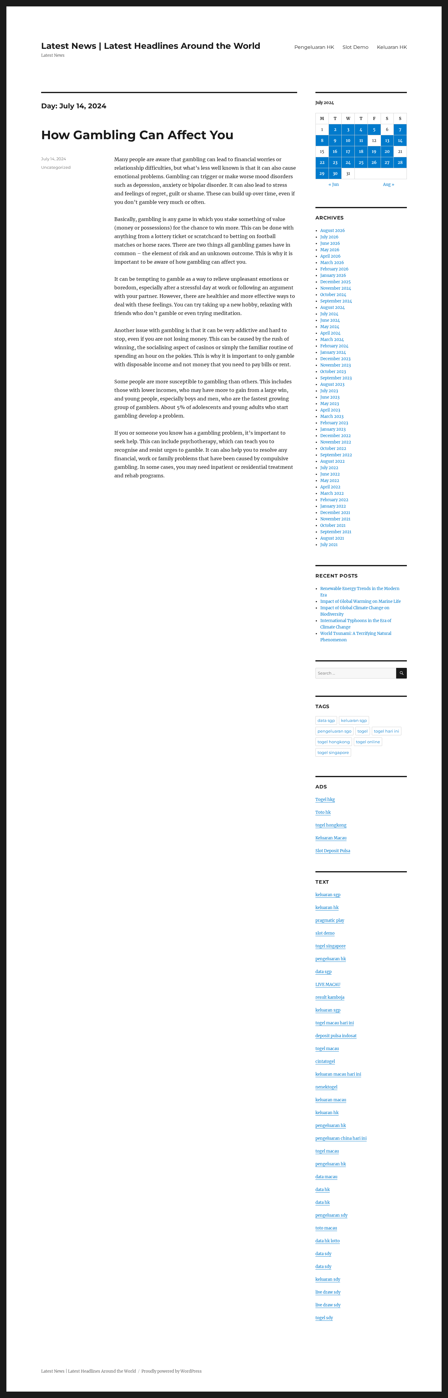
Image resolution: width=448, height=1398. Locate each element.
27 (387, 162)
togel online (368, 741)
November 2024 (335, 288)
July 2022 (329, 467)
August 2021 (332, 538)
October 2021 (333, 525)
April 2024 (330, 333)
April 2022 (330, 487)
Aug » (388, 184)
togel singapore (333, 752)
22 (322, 162)
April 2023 (330, 410)
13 (387, 140)
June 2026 (330, 243)
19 (374, 151)
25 (361, 162)
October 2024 (333, 294)
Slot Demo (355, 47)
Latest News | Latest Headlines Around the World (150, 46)
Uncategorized (56, 167)
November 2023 (335, 365)
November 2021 (335, 519)
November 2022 (335, 442)
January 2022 (333, 506)
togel (362, 731)
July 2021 (329, 544)
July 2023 (329, 390)
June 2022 (330, 474)
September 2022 (336, 455)
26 (374, 162)
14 (400, 140)
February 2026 (334, 269)
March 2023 (331, 416)
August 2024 (332, 307)
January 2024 (333, 352)
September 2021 (335, 531)
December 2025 (335, 281)
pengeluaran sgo (334, 731)
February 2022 (334, 499)
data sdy (323, 1253)
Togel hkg (325, 799)
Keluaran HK (392, 47)
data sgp (326, 720)
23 (335, 162)
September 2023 (336, 378)
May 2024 (329, 326)
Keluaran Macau (331, 838)
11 (361, 140)
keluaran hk (327, 907)
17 (348, 151)
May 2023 (329, 403)
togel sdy (324, 1317)
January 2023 (333, 429)
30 (335, 173)
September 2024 (336, 301)
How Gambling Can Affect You (137, 134)
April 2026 (330, 256)
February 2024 (334, 346)
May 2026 (330, 249)
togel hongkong (334, 741)
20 (387, 151)
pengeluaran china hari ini (341, 1138)
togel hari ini (386, 731)
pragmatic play (329, 920)
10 (348, 140)
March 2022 (332, 493)
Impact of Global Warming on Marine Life (360, 601)
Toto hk (323, 812)
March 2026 (332, 262)
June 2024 (330, 320)
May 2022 (329, 480)
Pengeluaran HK (314, 47)
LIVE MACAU (327, 984)
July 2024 (329, 314)
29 (322, 173)
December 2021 (335, 512)
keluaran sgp (354, 720)
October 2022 (333, 448)
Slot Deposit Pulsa (332, 850)
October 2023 (333, 371)
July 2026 (329, 237)
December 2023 (335, 358)
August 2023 (332, 384)
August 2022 (332, 461)
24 (348, 162)
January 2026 (333, 275)
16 (335, 151)
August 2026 (332, 230)
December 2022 (335, 435)
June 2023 (330, 397)
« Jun (334, 184)
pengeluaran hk (330, 959)
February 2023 (334, 423)
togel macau (327, 1151)
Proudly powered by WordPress (171, 1371)
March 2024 (332, 339)
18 (361, 151)
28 (400, 162)
